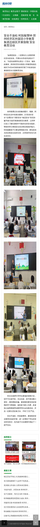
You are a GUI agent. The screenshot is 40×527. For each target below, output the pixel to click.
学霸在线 (33, 11)
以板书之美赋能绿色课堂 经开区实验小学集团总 (17, 515)
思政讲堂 (24, 15)
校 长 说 (33, 15)
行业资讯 (6, 15)
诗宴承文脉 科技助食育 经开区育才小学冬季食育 (17, 502)
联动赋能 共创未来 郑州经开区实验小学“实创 (17, 511)
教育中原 (16, 524)
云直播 (33, 18)
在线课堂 (15, 18)
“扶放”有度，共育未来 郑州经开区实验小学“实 (17, 489)
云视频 (15, 15)
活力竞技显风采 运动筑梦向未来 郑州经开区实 (17, 507)
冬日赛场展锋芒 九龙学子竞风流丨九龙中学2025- (17, 481)
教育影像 (6, 18)
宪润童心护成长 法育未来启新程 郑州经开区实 (17, 485)
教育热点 (6, 11)
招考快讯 (24, 18)
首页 (5, 27)
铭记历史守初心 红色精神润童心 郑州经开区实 (17, 476)
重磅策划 (24, 11)
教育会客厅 (15, 11)
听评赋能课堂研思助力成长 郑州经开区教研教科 (17, 498)
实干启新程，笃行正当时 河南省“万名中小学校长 (17, 494)
